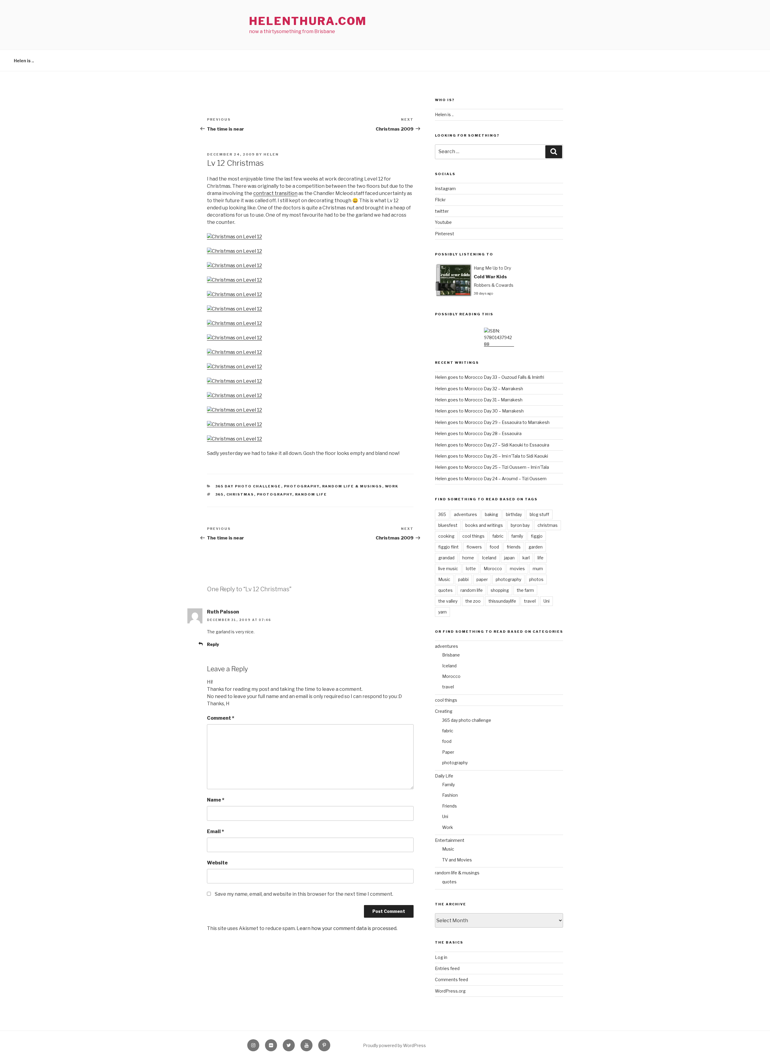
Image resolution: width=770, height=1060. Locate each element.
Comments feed (451, 979)
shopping (500, 590)
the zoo (473, 601)
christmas (240, 494)
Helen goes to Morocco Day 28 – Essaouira (478, 433)
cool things (473, 536)
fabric (498, 536)
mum (538, 568)
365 (219, 494)
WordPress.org (450, 991)
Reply (213, 644)
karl (526, 557)
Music (444, 579)
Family (448, 784)
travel (530, 601)
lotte (471, 568)
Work (392, 486)
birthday (514, 514)
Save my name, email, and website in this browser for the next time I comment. (304, 894)
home (468, 557)
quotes (445, 590)
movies (517, 568)
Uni (547, 601)
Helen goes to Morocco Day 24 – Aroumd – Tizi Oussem (491, 478)
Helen (271, 154)
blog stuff (539, 514)
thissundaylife (502, 601)
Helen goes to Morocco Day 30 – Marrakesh (479, 410)
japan (509, 557)
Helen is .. (24, 60)
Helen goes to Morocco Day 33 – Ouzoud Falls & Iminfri (489, 377)
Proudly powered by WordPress (394, 1045)
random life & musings (352, 486)
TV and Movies (457, 859)
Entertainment (449, 840)
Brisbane (451, 654)
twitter (442, 211)
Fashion (450, 795)
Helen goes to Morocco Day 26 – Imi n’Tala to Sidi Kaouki (491, 456)
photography (301, 486)
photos (536, 579)
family (517, 536)
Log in (441, 957)
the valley (447, 601)
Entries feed (447, 968)
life (540, 557)
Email (215, 831)
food (494, 546)
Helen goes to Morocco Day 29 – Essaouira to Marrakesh (492, 422)
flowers (474, 546)
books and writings (484, 525)
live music (448, 568)
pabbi (463, 579)
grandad (446, 557)
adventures (465, 514)
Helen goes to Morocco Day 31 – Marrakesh (478, 399)
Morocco (493, 568)
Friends (449, 805)
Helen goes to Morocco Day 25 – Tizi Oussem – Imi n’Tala (492, 467)
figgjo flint (448, 546)
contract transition (275, 193)
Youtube (443, 222)
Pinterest (444, 233)
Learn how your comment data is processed (346, 928)
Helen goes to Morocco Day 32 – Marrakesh (479, 388)
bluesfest (447, 525)
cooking (446, 536)
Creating (443, 711)
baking (491, 514)
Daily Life (444, 775)
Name (215, 800)
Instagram (445, 188)
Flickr (440, 199)
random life (311, 494)
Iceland (489, 557)
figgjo (537, 536)
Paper (448, 752)
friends (514, 546)
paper (482, 579)
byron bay (520, 525)
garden (535, 546)
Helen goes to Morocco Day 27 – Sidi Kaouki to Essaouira (492, 444)
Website (217, 863)
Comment (220, 718)
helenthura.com (308, 21)
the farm (525, 590)
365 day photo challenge (248, 486)
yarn (442, 611)
